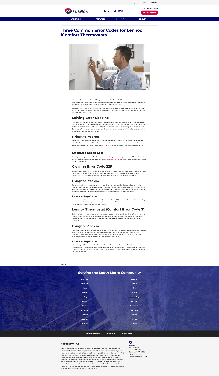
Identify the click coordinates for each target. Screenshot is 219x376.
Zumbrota (134, 323)
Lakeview (134, 301)
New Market (85, 310)
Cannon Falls (85, 283)
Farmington (134, 292)
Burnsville (134, 279)
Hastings (85, 297)
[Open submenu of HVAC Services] (84, 19)
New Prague (134, 310)
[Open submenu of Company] (149, 19)
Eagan (85, 288)
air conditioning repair (116, 159)
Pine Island (84, 319)
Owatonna (134, 315)
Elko (134, 288)
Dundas (134, 283)
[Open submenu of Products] (127, 19)
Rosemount (84, 323)
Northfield (85, 315)
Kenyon (84, 301)
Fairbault (85, 292)
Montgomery (134, 306)
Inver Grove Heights (134, 297)
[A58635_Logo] (76, 7)
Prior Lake (134, 319)
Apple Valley (85, 279)
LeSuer (84, 306)
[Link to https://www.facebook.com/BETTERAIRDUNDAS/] (130, 342)
